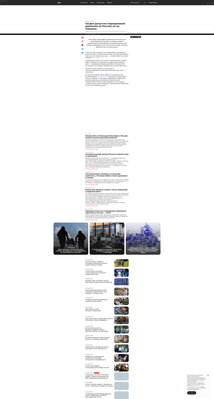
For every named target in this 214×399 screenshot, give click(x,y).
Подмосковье (100, 2)
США (89, 34)
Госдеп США (93, 34)
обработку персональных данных (193, 386)
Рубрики (109, 2)
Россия (98, 34)
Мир (86, 34)
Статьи (92, 2)
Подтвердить (191, 393)
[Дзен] (135, 37)
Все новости (84, 2)
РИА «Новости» (97, 57)
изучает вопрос (102, 76)
